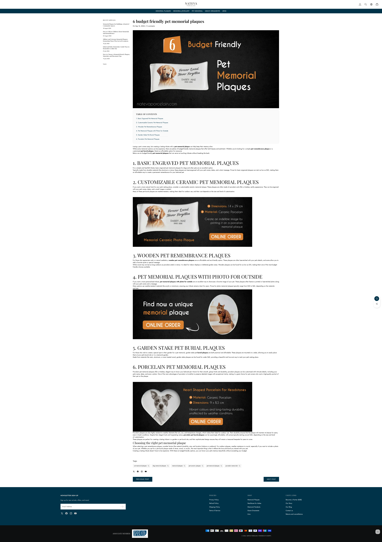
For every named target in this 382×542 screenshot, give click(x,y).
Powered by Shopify (264, 536)
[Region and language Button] (371, 4)
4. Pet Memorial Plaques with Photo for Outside (152, 131)
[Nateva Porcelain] (191, 4)
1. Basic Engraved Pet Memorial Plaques (149, 118)
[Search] (365, 4)
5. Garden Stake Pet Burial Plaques (148, 135)
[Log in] (360, 4)
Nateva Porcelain (252, 536)
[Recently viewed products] (376, 298)
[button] (377, 4)
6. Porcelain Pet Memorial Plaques (147, 139)
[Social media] (376, 303)
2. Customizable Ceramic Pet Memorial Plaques (152, 122)
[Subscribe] (122, 506)
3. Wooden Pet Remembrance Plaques (149, 127)
